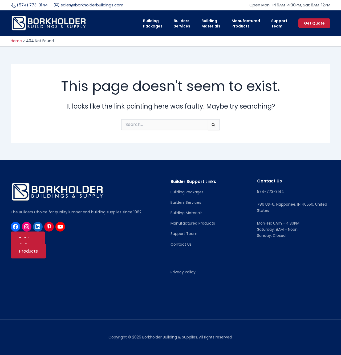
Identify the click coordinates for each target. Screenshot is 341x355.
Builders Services (185, 202)
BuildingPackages (153, 23)
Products (28, 251)
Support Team (183, 233)
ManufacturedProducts (246, 23)
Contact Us (181, 244)
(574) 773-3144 (32, 5)
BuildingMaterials (210, 23)
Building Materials (186, 213)
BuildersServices (182, 23)
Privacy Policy (183, 272)
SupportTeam (279, 23)
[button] (314, 23)
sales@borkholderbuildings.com (92, 5)
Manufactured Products (192, 223)
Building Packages (187, 192)
